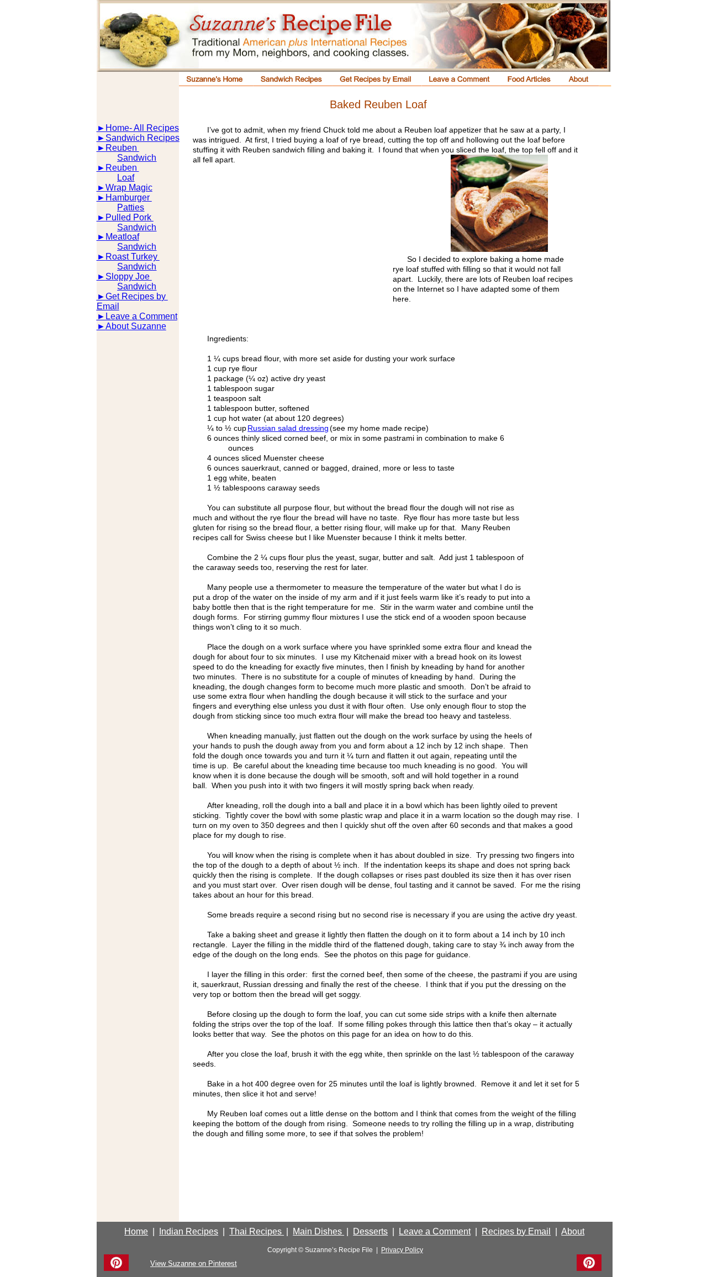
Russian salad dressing (288, 428)
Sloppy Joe (128, 276)
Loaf (125, 177)
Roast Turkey (132, 256)
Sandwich (136, 157)
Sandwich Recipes (142, 138)
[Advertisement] (287, 253)
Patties (130, 207)
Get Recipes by (136, 296)
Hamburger (128, 197)
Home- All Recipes (142, 128)
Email (108, 306)
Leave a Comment (141, 316)
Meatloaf (122, 236)
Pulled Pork (129, 217)
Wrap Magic (128, 187)
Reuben (122, 147)
